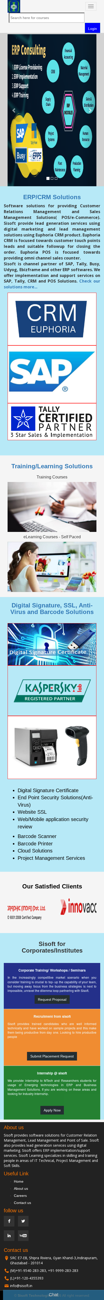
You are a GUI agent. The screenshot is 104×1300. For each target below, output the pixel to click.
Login (92, 29)
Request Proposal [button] (52, 999)
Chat (53, 1294)
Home (18, 1181)
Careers (20, 1196)
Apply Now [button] (52, 1110)
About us (21, 1188)
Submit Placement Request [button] (52, 1056)
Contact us (22, 1203)
